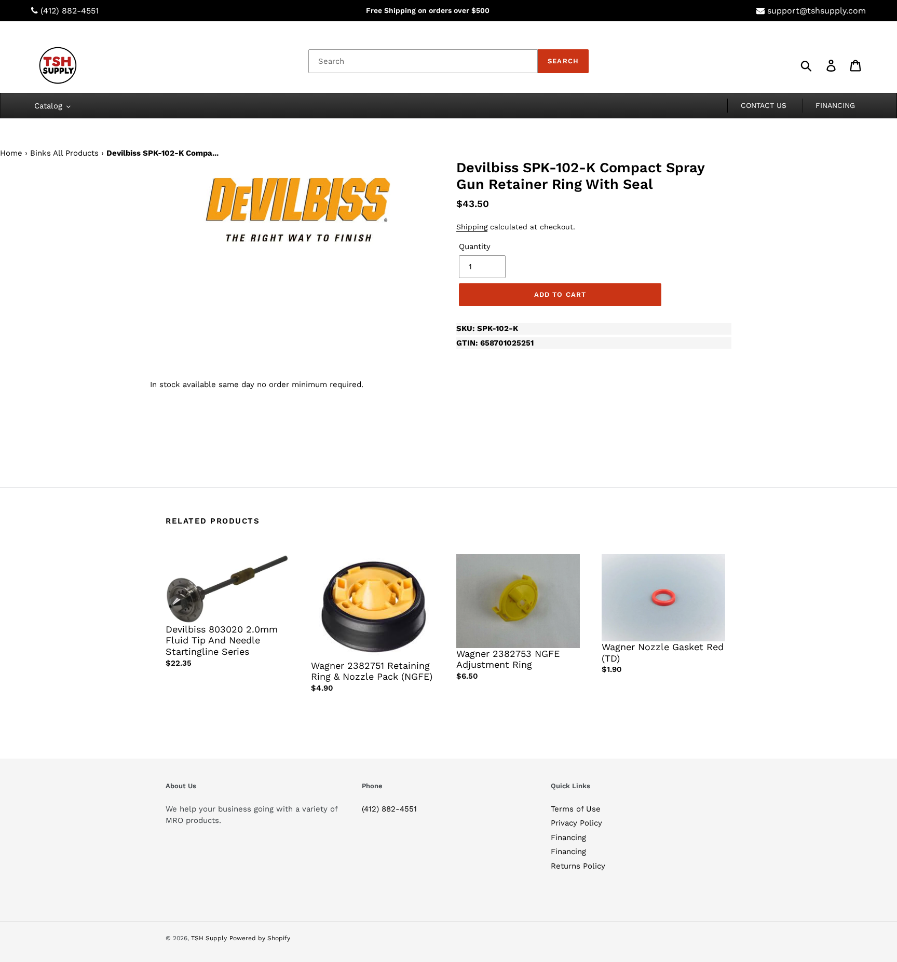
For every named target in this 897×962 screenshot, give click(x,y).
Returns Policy (578, 866)
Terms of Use (576, 809)
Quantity (475, 246)
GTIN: (495, 343)
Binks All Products (64, 153)
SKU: (487, 328)
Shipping (471, 227)
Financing (568, 837)
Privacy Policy (576, 823)
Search (563, 61)
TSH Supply (209, 938)
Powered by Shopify (259, 938)
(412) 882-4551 (69, 11)
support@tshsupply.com (816, 11)
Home (11, 153)
